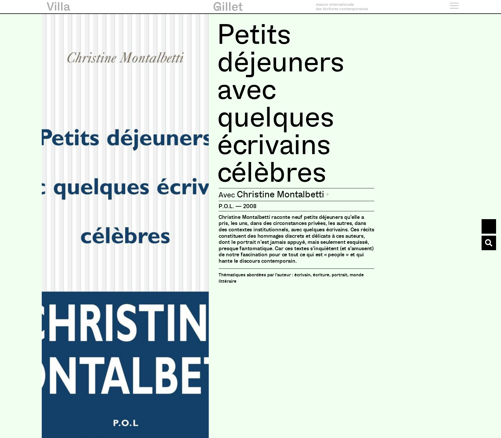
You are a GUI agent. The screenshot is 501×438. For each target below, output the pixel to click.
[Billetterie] (489, 226)
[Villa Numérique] (489, 243)
